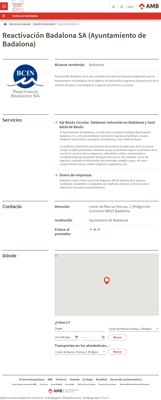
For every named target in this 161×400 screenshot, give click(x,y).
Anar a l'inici (17, 6)
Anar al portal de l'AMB (149, 6)
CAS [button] (130, 6)
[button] (113, 7)
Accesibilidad (56, 384)
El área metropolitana (31, 379)
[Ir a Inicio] (5, 24)
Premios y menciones (107, 384)
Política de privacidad (86, 384)
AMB (49, 379)
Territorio (61, 379)
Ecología (88, 379)
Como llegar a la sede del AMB (24, 384)
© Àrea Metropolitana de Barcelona (134, 384)
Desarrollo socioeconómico (126, 379)
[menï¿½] (4, 6)
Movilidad (101, 379)
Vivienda (75, 379)
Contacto (44, 384)
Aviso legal (69, 384)
